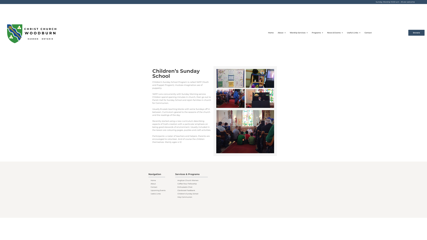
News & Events (334, 33)
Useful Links (352, 33)
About (153, 184)
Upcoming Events (158, 190)
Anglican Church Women (187, 180)
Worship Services (297, 33)
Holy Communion (184, 197)
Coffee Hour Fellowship (187, 184)
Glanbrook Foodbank (186, 190)
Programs (316, 33)
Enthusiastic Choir (184, 187)
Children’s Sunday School (187, 194)
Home (271, 33)
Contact (368, 33)
